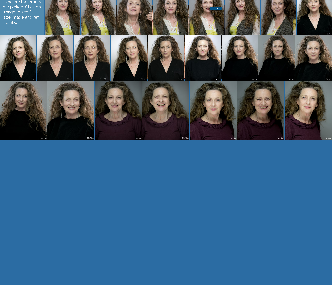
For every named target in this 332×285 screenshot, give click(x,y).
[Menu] (96, 10)
